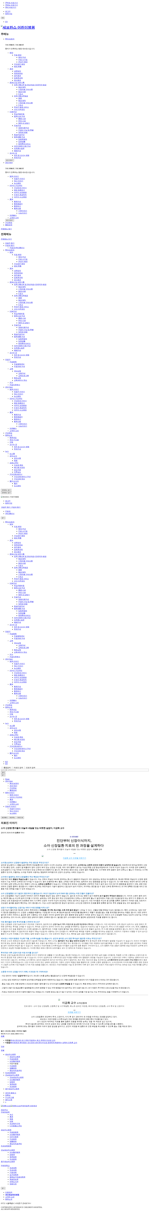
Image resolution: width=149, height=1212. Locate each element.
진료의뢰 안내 (19, 366)
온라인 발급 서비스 (21, 307)
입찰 (11, 1121)
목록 (2, 1036)
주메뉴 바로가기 (11, 5)
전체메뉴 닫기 (6, 239)
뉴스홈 (12, 454)
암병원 (12, 1082)
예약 (11, 252)
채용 (15, 460)
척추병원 (13, 1084)
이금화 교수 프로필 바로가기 (74, 858)
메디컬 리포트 (19, 467)
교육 (11, 369)
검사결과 (17, 280)
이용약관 (8, 1192)
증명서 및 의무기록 (17, 282)
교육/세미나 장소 (20, 380)
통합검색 (7, 768)
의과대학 (13, 1168)
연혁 (11, 442)
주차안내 (17, 357)
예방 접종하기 (19, 403)
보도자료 (17, 470)
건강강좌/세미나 (16, 474)
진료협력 (13, 362)
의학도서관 (14, 1182)
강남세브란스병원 (12, 1075)
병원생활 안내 (19, 337)
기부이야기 (22, 424)
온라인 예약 (22, 261)
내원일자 (17, 271)
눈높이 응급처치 (20, 408)
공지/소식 (13, 456)
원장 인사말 (14, 440)
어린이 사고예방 (20, 410)
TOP (2, 1046)
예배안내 (17, 350)
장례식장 (13, 1184)
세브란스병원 (10, 1054)
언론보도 (17, 472)
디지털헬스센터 (16, 1126)
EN (6, 22)
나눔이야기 (22, 426)
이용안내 (13, 311)
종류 (20, 298)
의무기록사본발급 (21, 296)
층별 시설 (22, 318)
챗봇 (2, 1050)
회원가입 (8, 503)
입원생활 (21, 341)
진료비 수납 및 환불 (26, 330)
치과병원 (13, 1086)
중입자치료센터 (16, 1070)
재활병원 (13, 1068)
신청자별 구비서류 (25, 289)
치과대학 (13, 1170)
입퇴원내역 (18, 278)
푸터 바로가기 (10, 7)
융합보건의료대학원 (17, 1177)
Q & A (20, 293)
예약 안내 (22, 257)
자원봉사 (13, 428)
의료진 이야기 (19, 392)
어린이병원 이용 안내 (22, 346)
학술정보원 (14, 1179)
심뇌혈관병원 (15, 1080)
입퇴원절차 (22, 339)
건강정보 (8, 433)
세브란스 (4, 1110)
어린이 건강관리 (16, 399)
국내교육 (17, 371)
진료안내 (17, 325)
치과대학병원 (10, 1073)
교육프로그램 (23, 376)
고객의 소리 (14, 431)
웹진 (15, 483)
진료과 (7, 511)
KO (6, 762)
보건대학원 (14, 1175)
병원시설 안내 (19, 316)
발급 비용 (22, 291)
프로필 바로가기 (74, 1012)
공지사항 (17, 458)
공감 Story (9, 163)
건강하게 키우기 (20, 401)
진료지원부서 (15, 385)
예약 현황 (17, 266)
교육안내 (21, 373)
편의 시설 (22, 320)
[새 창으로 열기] (6, 1106)
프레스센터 (14, 463)
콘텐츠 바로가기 (11, 3)
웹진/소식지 (14, 481)
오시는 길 (13, 353)
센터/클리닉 (9, 514)
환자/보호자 (9, 39)
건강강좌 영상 (19, 479)
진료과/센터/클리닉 (17, 248)
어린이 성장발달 (20, 405)
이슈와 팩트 (18, 465)
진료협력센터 (19, 364)
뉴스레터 (17, 396)
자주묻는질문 (19, 348)
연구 (11, 382)
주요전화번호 (19, 314)
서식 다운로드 (19, 309)
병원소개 (8, 435)
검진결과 (17, 275)
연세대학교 (5, 1166)
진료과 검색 (30, 768)
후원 (11, 412)
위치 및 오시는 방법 (21, 355)
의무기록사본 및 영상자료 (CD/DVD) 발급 (30, 284)
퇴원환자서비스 (24, 343)
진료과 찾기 (9, 245)
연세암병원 (14, 1059)
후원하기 (17, 419)
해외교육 (17, 378)
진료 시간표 (22, 259)
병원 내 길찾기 (24, 323)
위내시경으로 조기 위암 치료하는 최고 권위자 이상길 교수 (32, 1040)
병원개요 (13, 438)
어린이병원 (14, 1137)
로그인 (7, 501)
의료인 (7, 359)
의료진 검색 (18, 768)
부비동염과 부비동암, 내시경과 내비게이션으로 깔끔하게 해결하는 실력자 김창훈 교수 (43, 1043)
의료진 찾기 (9, 243)
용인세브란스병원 (12, 1089)
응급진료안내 (19, 334)
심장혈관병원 (15, 1061)
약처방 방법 (22, 332)
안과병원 (13, 1066)
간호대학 (13, 1172)
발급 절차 (22, 287)
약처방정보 (18, 273)
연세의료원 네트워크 (29, 1106)
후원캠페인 (18, 417)
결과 (11, 268)
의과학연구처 (15, 1124)
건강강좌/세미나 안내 (22, 477)
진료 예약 (17, 255)
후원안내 (17, 415)
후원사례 (17, 421)
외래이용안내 (23, 327)
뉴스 (7, 451)
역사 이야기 (18, 394)
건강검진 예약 (19, 264)
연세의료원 (5, 1112)
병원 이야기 (14, 389)
